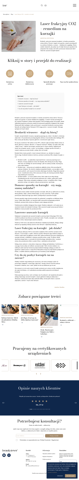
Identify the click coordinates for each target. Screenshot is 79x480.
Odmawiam (60, 475)
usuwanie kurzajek (35, 216)
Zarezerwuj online (10, 83)
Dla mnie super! (70, 475)
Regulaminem (55, 440)
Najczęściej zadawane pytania (49, 453)
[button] (36, 374)
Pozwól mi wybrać (52, 472)
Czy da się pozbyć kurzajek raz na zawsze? (30, 109)
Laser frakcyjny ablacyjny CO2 (23, 232)
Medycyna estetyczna (47, 38)
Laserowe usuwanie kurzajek (26, 104)
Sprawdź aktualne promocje (49, 83)
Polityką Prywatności (45, 440)
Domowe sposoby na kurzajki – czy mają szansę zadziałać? (34, 101)
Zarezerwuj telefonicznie (29, 83)
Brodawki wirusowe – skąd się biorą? (28, 99)
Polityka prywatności (47, 459)
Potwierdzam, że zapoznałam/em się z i (39, 440)
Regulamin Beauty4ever (47, 456)
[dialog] (62, 470)
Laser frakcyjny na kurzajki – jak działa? (29, 106)
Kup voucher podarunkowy (69, 82)
